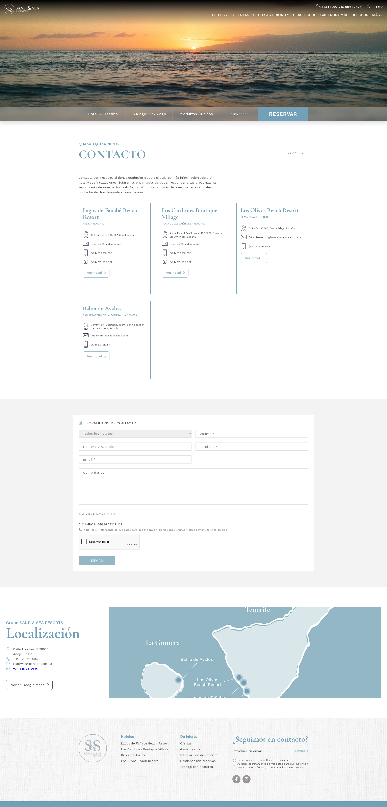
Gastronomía (343, 15)
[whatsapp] (255, 779)
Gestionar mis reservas (198, 761)
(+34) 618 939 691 (101, 262)
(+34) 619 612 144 (101, 344)
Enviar (97, 560)
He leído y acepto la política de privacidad (263, 760)
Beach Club (320, 15)
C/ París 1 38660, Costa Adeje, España (272, 228)
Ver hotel (94, 273)
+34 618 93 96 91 (25, 668)
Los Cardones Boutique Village (144, 749)
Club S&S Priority (293, 15)
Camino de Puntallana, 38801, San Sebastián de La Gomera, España (117, 326)
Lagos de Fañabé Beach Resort (145, 743)
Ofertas (269, 15)
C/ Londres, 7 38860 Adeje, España (112, 235)
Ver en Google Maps (27, 685)
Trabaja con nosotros (196, 767)
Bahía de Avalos (133, 755)
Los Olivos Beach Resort (139, 761)
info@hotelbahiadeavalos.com (109, 335)
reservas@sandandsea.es (106, 244)
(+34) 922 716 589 (259, 246)
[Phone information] (369, 7)
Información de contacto (199, 755)
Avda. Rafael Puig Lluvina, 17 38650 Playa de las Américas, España (196, 235)
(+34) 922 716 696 (101, 253)
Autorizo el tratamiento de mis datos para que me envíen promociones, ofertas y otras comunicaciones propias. (155, 529)
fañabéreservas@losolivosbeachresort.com (275, 237)
